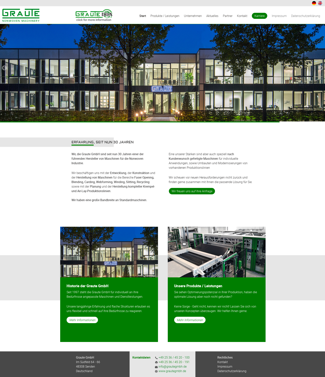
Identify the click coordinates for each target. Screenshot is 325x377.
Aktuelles (212, 16)
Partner (227, 16)
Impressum (279, 16)
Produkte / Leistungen (164, 16)
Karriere (259, 16)
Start (142, 16)
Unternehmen (193, 16)
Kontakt (242, 16)
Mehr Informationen (82, 320)
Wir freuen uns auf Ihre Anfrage (192, 191)
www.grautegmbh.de (172, 371)
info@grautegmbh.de (172, 366)
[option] (162, 60)
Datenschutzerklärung (305, 16)
